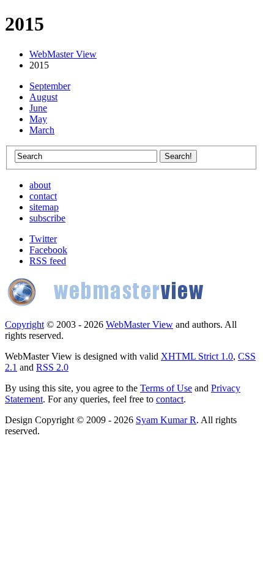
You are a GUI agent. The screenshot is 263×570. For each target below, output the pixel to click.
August (43, 97)
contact (43, 196)
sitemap (44, 207)
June (38, 108)
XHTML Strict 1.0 (197, 356)
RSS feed (47, 261)
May (38, 119)
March (41, 130)
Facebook (48, 250)
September (49, 86)
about (40, 185)
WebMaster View (63, 54)
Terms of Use (166, 388)
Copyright (24, 324)
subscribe (47, 218)
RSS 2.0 (52, 367)
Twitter (43, 239)
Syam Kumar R (166, 420)
